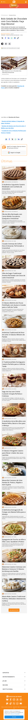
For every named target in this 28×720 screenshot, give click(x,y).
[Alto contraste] (2, 43)
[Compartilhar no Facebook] (5, 38)
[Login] (26, 1)
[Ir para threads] (20, 699)
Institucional (8, 689)
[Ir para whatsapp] (17, 703)
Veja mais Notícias (14, 610)
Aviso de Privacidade (15, 713)
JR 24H (5, 681)
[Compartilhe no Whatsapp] (12, 38)
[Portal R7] (14, 1)
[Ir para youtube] (20, 703)
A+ (6, 44)
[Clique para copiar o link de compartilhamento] (18, 38)
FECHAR (14, 717)
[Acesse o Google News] (15, 38)
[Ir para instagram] (14, 699)
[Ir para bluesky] (7, 699)
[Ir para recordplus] (7, 703)
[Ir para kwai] (17, 699)
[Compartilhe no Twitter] (2, 38)
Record (5, 685)
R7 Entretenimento (4, 15)
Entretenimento (9, 677)
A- (9, 44)
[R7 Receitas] (14, 6)
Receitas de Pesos (12, 15)
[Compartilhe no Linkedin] (8, 38)
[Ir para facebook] (10, 699)
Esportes (6, 673)
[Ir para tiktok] (10, 703)
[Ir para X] (14, 703)
